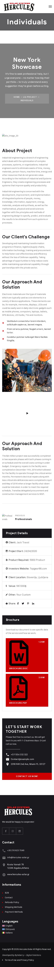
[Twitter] (23, 603)
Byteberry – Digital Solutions (28, 955)
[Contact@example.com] (7, 759)
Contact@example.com (22, 759)
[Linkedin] (19, 831)
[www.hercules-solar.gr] (4, 875)
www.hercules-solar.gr (18, 874)
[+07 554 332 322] (7, 754)
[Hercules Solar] (19, 6)
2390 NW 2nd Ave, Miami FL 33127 (28, 764)
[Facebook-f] (5, 831)
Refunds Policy (12, 902)
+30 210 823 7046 (15, 850)
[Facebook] (18, 603)
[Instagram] (12, 831)
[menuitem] (27, 925)
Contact (9, 897)
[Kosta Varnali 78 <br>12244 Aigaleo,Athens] (4, 865)
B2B (7, 892)
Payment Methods (14, 911)
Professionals (23, 519)
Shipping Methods (13, 907)
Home (17, 97)
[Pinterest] (28, 603)
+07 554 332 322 (19, 754)
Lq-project (30, 97)
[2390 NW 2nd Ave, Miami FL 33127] (7, 764)
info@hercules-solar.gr (18, 857)
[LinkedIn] (33, 603)
